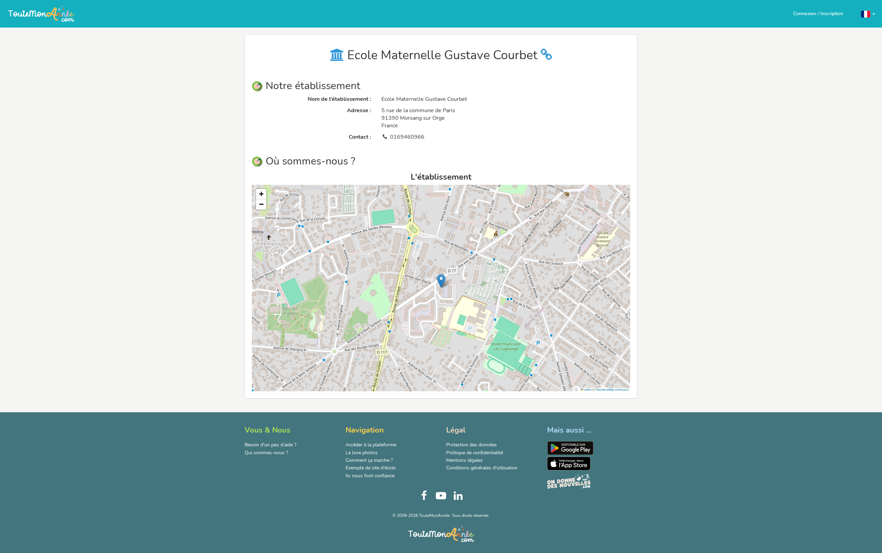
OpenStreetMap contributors (612, 389)
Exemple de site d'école (371, 468)
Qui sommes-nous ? (266, 452)
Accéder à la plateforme (371, 445)
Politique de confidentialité (474, 452)
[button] (868, 13)
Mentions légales (464, 460)
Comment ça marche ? (369, 460)
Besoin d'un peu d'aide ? (270, 445)
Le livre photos (362, 452)
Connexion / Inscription (818, 13)
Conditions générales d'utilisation (481, 468)
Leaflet (587, 389)
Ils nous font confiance (370, 475)
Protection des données (471, 445)
